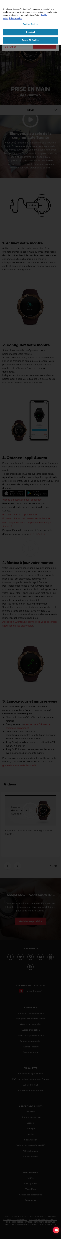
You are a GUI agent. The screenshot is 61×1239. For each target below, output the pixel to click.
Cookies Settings (30, 24)
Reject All (30, 32)
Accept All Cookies (30, 40)
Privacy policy (15, 18)
